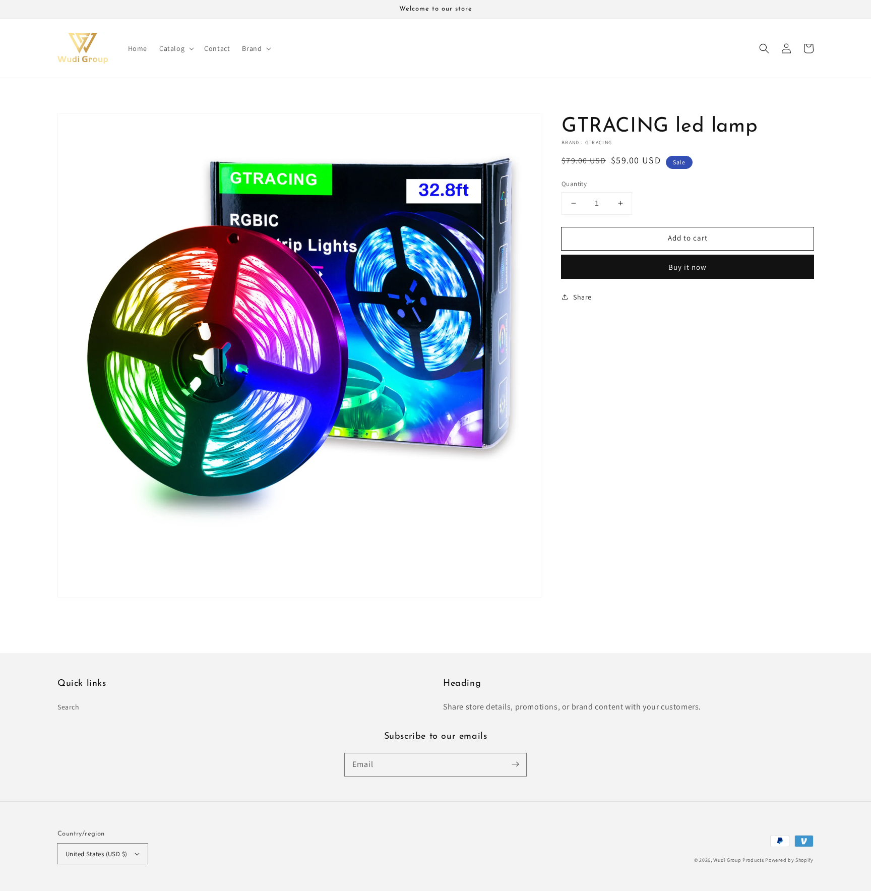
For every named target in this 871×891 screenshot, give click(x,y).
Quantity (574, 184)
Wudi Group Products (738, 860)
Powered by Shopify (789, 860)
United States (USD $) (96, 854)
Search (68, 706)
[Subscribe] (515, 764)
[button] (764, 48)
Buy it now (687, 266)
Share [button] (582, 296)
